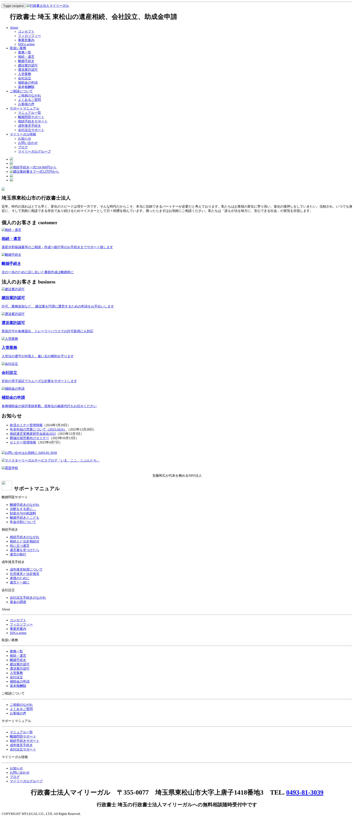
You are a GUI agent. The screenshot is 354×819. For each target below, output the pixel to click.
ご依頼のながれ (29, 95)
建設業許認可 (28, 65)
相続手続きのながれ (24, 537)
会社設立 (24, 78)
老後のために (20, 578)
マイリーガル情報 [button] (23, 134)
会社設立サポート (31, 130)
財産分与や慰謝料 (23, 513)
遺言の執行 (18, 554)
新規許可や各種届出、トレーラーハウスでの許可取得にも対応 (47, 331)
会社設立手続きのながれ (28, 597)
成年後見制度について (26, 569)
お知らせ (24, 138)
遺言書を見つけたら (24, 550)
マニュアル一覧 (29, 112)
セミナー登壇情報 (23, 442)
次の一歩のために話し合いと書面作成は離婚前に (38, 272)
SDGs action (26, 44)
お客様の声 (26, 104)
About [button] (14, 27)
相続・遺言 (26, 56)
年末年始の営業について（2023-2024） (38, 429)
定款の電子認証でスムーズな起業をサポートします (39, 381)
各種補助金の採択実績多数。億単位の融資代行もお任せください (49, 406)
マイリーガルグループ (34, 151)
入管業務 (24, 74)
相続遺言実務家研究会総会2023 (33, 433)
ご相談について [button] (21, 91)
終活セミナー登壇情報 (26, 425)
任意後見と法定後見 (24, 574)
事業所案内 (26, 40)
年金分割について (23, 522)
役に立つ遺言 (20, 545)
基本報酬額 (26, 87)
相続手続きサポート (33, 121)
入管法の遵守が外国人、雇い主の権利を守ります (38, 356)
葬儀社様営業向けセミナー (29, 438)
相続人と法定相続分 (24, 541)
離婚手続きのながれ (24, 504)
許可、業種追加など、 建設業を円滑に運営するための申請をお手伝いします (58, 306)
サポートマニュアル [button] (24, 108)
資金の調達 (18, 602)
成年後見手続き (29, 125)
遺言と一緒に (20, 582)
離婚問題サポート (31, 117)
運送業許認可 (28, 69)
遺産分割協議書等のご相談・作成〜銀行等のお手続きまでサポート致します (57, 247)
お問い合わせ (28, 143)
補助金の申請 (28, 82)
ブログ (23, 147)
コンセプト (26, 31)
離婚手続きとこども (24, 517)
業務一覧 (24, 52)
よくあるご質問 (29, 100)
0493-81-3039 (304, 792)
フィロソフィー (29, 36)
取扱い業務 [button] (18, 48)
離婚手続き (26, 61)
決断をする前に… (23, 509)
